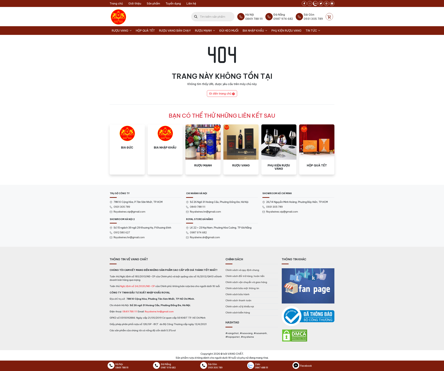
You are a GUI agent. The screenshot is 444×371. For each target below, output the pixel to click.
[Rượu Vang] (241, 149)
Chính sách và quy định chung (242, 270)
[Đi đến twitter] (320, 3)
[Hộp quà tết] (316, 149)
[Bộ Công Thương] (308, 316)
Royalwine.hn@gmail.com (159, 311)
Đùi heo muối (228, 30)
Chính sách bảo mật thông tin (242, 288)
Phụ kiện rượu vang (286, 30)
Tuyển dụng (173, 3)
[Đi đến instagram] (309, 3)
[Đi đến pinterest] (326, 3)
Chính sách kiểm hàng (237, 312)
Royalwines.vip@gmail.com (129, 211)
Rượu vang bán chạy (175, 30)
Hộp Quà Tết (145, 30)
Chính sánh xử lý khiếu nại (239, 306)
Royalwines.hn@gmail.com (205, 211)
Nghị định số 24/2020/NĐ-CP (137, 286)
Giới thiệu (134, 3)
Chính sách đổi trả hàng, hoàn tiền (244, 276)
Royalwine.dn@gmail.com (205, 237)
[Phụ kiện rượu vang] (279, 149)
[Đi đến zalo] (315, 3)
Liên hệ (191, 3)
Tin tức (311, 30)
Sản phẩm (153, 3)
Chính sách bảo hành (237, 294)
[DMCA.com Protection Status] (295, 335)
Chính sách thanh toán (238, 300)
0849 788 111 (197, 206)
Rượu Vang (120, 30)
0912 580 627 (122, 232)
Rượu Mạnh (203, 30)
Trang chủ (116, 3)
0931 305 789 (122, 206)
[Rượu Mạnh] (203, 149)
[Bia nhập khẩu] (165, 149)
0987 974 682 (198, 232)
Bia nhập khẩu (253, 30)
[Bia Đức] (127, 149)
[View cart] (329, 16)
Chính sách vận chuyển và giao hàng (246, 282)
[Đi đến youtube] (332, 3)
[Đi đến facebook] (304, 3)
